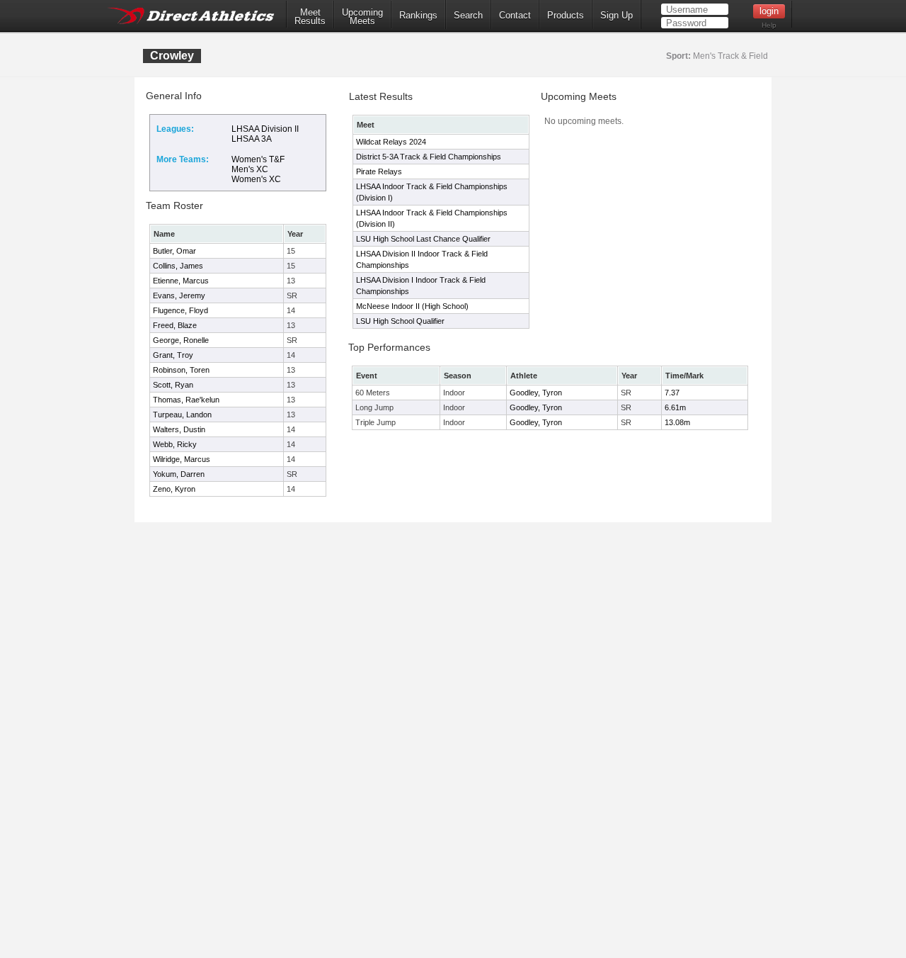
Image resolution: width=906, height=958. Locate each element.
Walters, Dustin (179, 429)
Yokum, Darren (179, 474)
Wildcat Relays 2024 (391, 141)
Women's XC (256, 179)
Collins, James (178, 265)
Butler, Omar (174, 251)
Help (769, 25)
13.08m (677, 422)
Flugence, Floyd (180, 310)
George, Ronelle (181, 340)
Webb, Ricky (175, 444)
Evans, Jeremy (179, 295)
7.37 (672, 392)
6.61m (675, 407)
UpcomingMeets (362, 17)
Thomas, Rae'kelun (186, 399)
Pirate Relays (379, 171)
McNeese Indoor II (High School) (412, 306)
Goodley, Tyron (536, 392)
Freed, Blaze (175, 325)
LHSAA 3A (251, 139)
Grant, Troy (173, 355)
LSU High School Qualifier (400, 321)
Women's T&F (258, 159)
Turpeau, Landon (182, 414)
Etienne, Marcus (181, 280)
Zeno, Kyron (174, 489)
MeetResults (310, 17)
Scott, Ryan (173, 385)
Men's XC (249, 169)
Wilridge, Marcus (181, 459)
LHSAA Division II (265, 129)
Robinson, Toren (181, 370)
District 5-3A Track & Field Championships (428, 156)
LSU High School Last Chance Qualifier (423, 239)
